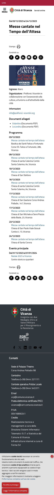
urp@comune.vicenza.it (22, 397)
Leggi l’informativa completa (15, 490)
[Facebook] (14, 348)
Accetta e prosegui (11, 485)
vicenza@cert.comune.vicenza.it (27, 404)
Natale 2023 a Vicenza (21, 256)
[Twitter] (19, 348)
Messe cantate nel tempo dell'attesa (27, 140)
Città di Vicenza (29, 10)
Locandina (17, 126)
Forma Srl (16, 445)
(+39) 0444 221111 (29, 379)
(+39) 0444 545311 (29, 388)
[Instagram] (30, 348)
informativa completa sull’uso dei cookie (19, 479)
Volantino (16, 123)
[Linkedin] (25, 348)
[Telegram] (40, 348)
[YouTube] (35, 348)
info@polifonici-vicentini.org (22, 113)
